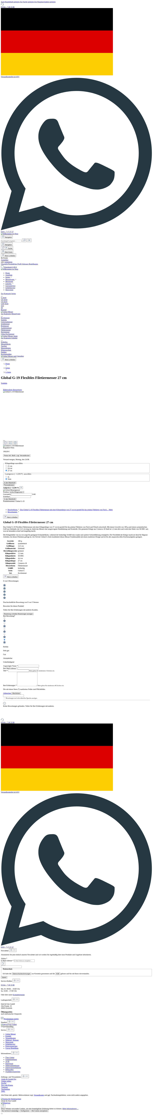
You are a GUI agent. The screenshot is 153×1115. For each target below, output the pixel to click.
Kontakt (8, 1036)
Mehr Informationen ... (70, 1109)
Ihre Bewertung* (9, 616)
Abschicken (16, 693)
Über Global (9, 1057)
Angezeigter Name (10, 666)
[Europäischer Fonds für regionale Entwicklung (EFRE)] (11, 1099)
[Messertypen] (9, 336)
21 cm (10, 466)
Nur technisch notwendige (10, 1111)
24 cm (10, 468)
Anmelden (4, 260)
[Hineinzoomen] (15, 443)
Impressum (9, 1064)
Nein (9, 479)
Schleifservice (10, 1044)
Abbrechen (7, 693)
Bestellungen (33, 264)
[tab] (60, 510)
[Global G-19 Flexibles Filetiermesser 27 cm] (13, 392)
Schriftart (6, 497)
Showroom (9, 1042)
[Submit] (3, 964)
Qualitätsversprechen (12, 1072)
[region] (76, 419)
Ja (8, 477)
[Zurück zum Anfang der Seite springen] (3, 1106)
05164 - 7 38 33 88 (7, 7)
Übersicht (4, 264)
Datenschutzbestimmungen (21, 974)
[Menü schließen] (2, 296)
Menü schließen (10, 256)
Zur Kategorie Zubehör (9, 338)
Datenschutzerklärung (13, 1068)
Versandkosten (10, 1038)
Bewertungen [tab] (13, 512)
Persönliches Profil (15, 264)
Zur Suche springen (27, 2)
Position (6, 492)
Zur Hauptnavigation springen (45, 2)
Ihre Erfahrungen (10, 685)
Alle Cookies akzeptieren (39, 1111)
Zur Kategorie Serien (8, 294)
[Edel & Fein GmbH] (9, 1025)
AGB (57, 974)
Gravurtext (7, 494)
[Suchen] (24, 240)
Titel (5, 671)
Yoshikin (4, 383)
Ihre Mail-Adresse (10, 668)
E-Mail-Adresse (7, 961)
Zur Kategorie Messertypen (10, 314)
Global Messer (10, 1034)
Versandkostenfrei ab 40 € (10, 77)
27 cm (10, 471)
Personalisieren (9, 485)
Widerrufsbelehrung (12, 1066)
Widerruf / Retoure (12, 1040)
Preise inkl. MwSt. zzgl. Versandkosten (17, 455)
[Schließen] (4, 440)
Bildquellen (9, 1070)
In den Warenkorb (9, 483)
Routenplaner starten (11, 1019)
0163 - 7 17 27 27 (7, 232)
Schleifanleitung (11, 1060)
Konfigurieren (25, 1111)
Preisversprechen (11, 1046)
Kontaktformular (18, 995)
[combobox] (11, 241)
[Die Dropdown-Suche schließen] (29, 240)
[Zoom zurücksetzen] (10, 443)
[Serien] (7, 312)
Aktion (4, 958)
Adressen (25, 264)
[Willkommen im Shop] (9, 234)
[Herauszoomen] (5, 443)
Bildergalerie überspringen (12, 390)
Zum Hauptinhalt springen (10, 2)
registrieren (8, 262)
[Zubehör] (12, 356)
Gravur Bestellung (11, 1048)
